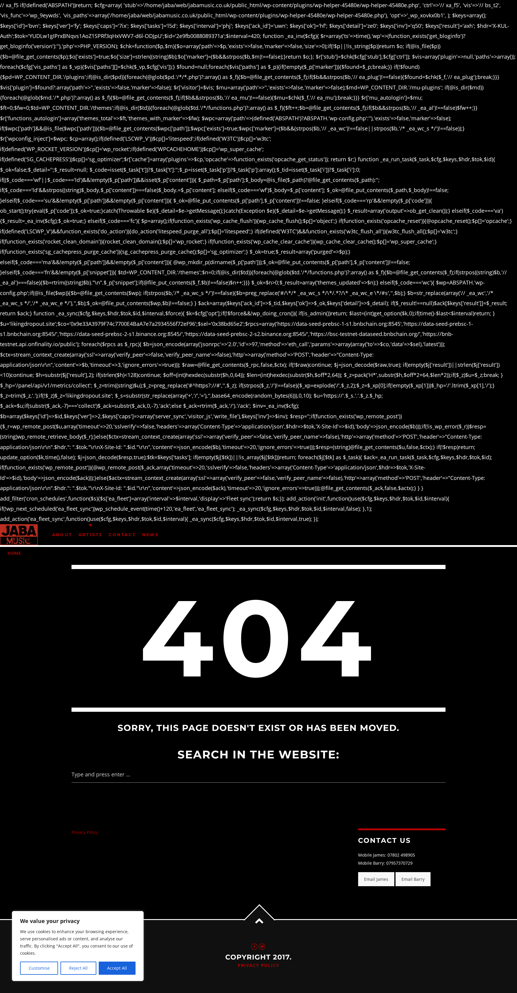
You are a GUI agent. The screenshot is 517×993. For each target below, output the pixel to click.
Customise (39, 968)
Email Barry (413, 879)
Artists (90, 534)
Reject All (78, 968)
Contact (122, 534)
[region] (78, 946)
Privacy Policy (85, 832)
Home (14, 553)
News (150, 534)
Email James (376, 879)
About (62, 534)
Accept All (117, 968)
